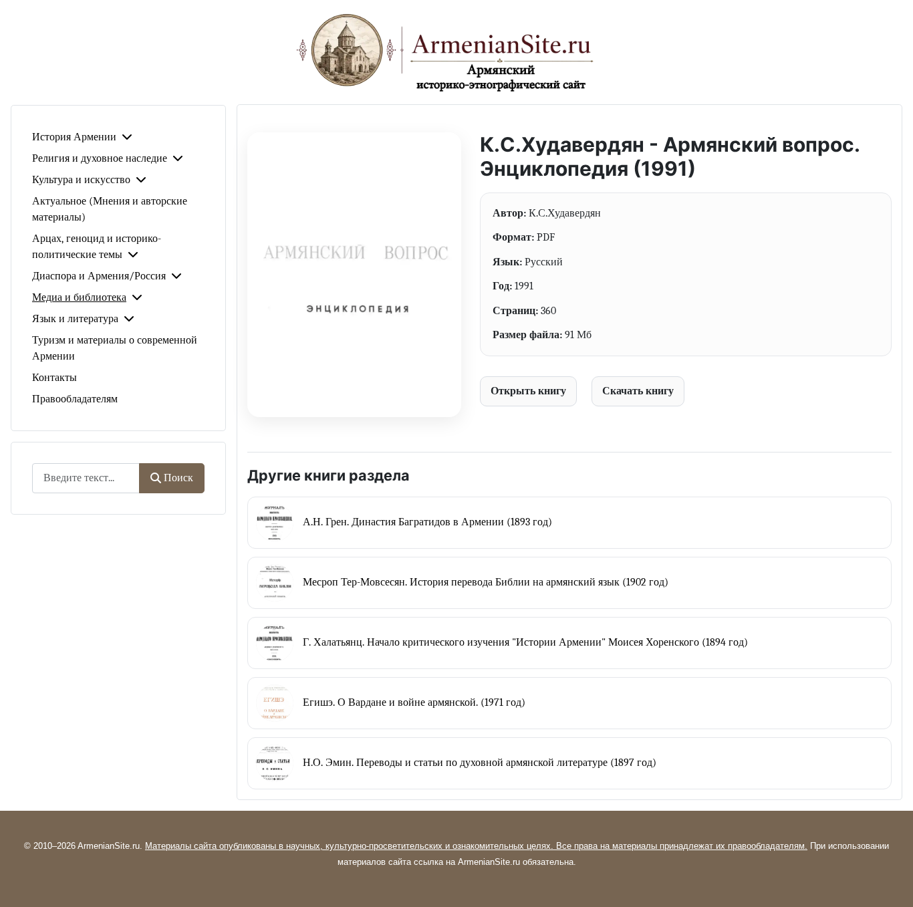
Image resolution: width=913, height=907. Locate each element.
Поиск (178, 478)
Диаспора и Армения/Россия (99, 276)
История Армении (74, 137)
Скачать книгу (638, 390)
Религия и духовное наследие (99, 158)
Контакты (54, 378)
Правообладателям (75, 399)
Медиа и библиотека (79, 297)
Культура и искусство (81, 180)
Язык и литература (75, 319)
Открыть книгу (528, 390)
